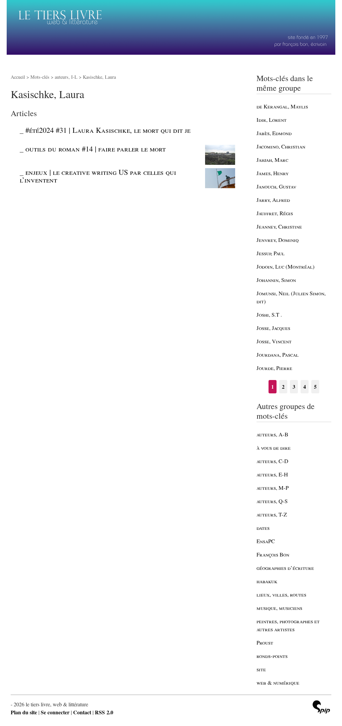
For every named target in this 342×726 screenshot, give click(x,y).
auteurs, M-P (272, 487)
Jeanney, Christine (279, 226)
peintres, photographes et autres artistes (288, 625)
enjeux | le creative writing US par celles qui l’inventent (98, 175)
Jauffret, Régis (274, 213)
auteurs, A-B (272, 434)
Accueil (18, 77)
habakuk (266, 581)
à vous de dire (273, 447)
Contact (82, 712)
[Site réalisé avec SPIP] (321, 707)
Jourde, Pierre (274, 368)
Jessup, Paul (270, 253)
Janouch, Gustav (276, 186)
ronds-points (272, 656)
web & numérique (277, 682)
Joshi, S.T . (269, 314)
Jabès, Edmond (274, 133)
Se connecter (55, 712)
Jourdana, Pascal (277, 354)
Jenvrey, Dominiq (277, 240)
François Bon (272, 554)
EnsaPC (265, 541)
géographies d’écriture (285, 568)
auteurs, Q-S (272, 501)
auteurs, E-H (272, 474)
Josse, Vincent (274, 341)
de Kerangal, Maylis (282, 106)
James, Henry (272, 173)
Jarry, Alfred (273, 200)
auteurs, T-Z (271, 514)
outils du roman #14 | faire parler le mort (95, 148)
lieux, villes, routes (281, 594)
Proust (264, 642)
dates (263, 527)
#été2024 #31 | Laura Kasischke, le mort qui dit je (107, 130)
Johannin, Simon (276, 280)
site (261, 669)
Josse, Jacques (273, 328)
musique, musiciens (279, 608)
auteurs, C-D (272, 461)
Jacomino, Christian (280, 146)
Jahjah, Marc (272, 159)
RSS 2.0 (104, 712)
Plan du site (24, 712)
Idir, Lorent (271, 119)
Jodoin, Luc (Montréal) (285, 266)
